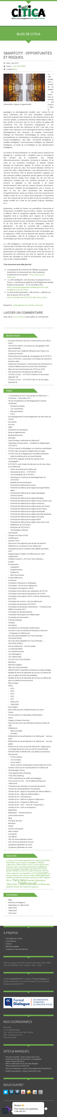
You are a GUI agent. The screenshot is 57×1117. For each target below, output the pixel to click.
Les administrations (16, 651)
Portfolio (13, 733)
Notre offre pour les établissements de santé (26, 709)
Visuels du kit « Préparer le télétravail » (23, 802)
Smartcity (39, 305)
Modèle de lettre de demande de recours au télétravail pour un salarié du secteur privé (29, 679)
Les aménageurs (14, 654)
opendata (34, 877)
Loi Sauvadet (40, 873)
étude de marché (22, 886)
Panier (10, 712)
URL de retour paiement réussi (20, 839)
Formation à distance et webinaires (22, 583)
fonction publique (37, 866)
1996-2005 (14, 704)
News (10, 685)
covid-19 (30, 864)
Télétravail (27, 883)
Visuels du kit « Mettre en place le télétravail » (26, 799)
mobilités (10, 877)
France (44, 869)
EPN (47, 864)
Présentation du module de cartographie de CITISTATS (29, 356)
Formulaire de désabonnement (20, 612)
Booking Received (15, 435)
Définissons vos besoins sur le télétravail (24, 546)
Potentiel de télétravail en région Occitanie (27, 516)
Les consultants (16, 408)
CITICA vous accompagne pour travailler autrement (28, 453)
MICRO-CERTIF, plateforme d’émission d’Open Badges (29, 670)
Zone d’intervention (16, 815)
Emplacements (16, 569)
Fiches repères (16, 757)
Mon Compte (13, 683)
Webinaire (45, 884)
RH (7, 880)
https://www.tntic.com (32, 1071)
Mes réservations (17, 575)
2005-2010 (14, 701)
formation (33, 869)
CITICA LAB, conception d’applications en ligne (26, 451)
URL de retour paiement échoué (20, 842)
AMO (10, 427)
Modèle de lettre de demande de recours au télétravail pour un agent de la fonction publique (29, 673)
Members (12, 662)
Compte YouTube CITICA (18, 535)
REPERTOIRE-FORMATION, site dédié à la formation (29, 751)
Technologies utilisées (19, 530)
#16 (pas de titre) (15, 820)
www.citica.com (9, 1037)
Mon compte (13, 831)
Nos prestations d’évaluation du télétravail (25, 372)
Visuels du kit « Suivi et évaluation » (22, 807)
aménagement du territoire (23, 305)
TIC (11, 881)
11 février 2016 (12, 860)
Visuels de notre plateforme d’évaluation (24, 789)
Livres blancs (15, 762)
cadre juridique (20, 863)
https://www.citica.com (29, 1057)
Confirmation (13, 538)
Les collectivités (14, 656)
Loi (31, 873)
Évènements (13, 564)
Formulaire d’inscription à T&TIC (21, 588)
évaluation (34, 887)
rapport (46, 877)
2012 (12, 696)
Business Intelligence (16, 902)
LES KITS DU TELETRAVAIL (19, 659)
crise (36, 864)
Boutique (11, 438)
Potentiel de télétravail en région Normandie (27, 511)
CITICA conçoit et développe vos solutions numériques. (30, 448)
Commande (12, 532)
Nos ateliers (13, 707)
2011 (12, 699)
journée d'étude (12, 870)
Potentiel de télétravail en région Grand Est (27, 503)
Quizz (10, 717)
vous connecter (19, 316)
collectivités (21, 864)
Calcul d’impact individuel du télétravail (23, 440)
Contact (9, 943)
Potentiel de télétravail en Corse (23, 485)
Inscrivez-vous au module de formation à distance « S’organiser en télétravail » (28, 631)
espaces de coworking (17, 866)
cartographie (31, 862)
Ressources (13, 754)
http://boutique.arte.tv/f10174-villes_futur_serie (27, 297)
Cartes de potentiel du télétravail (23, 469)
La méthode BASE (15, 648)
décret (42, 864)
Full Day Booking (15, 620)
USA (38, 884)
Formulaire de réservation (18, 617)
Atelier (47, 860)
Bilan (13, 862)
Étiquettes (14, 572)
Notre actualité (16, 731)
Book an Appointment (16, 432)
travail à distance (36, 880)
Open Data (12, 907)
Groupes (11, 622)
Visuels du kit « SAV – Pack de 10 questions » (26, 804)
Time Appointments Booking (19, 773)
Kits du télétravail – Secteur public (22, 646)
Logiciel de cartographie (20, 873)
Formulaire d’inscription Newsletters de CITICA (26, 593)
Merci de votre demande (17, 667)
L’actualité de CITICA (14, 938)
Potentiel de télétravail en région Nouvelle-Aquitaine (30, 514)
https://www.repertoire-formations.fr (37, 1068)
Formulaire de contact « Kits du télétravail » (25, 601)
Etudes (11, 561)
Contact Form (13, 540)
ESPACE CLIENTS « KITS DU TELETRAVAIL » (26, 559)
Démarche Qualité (17, 406)
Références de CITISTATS (20, 524)
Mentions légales (15, 664)
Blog (15, 69)
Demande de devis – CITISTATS (23, 472)
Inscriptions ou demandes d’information (24, 628)
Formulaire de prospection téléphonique (24, 614)
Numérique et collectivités (18, 905)
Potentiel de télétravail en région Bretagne (27, 498)
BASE (8, 862)
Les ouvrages (15, 759)
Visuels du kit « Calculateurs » (20, 796)
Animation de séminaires (18, 429)
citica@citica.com (15, 1035)
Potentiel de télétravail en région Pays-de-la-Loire (29, 522)
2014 (12, 691)
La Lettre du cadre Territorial (30, 870)
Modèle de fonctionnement (21, 482)
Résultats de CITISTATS (20, 527)
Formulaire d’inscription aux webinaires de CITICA (27, 591)
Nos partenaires (16, 411)
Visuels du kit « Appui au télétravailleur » (24, 794)
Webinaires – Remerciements (20, 812)
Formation (12, 580)
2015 (12, 688)
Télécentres (11, 884)
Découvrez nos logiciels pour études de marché (27, 543)
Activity (11, 424)
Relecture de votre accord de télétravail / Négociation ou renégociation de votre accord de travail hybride (29, 747)
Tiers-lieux (19, 880)
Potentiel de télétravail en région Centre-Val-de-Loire (31, 500)
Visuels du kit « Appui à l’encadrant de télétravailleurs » (30, 791)
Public (40, 877)
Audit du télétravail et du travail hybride (25, 456)
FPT (39, 869)
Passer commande (15, 828)
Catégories (14, 567)
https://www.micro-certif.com (17, 1065)
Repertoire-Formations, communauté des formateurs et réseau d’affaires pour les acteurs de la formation (30, 365)
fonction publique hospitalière (17, 869)
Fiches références (15, 577)
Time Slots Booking (16, 775)
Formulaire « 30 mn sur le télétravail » (23, 585)
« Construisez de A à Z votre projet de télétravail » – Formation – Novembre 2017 (28, 396)
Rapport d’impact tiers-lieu (18, 720)
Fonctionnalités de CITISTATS (22, 474)
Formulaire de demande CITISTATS (22, 604)
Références (12, 728)
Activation (12, 422)
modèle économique (22, 877)
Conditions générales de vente (20, 844)
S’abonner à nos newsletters (17, 949)
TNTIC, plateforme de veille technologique (24, 778)
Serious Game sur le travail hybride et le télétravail (28, 767)
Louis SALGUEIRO (19, 66)
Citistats (40, 862)
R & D (12, 414)
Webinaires (12, 810)
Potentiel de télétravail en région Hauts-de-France (30, 506)
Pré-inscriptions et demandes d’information (25, 715)
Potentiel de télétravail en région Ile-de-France (28, 508)
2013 (12, 693)
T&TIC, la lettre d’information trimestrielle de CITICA (30, 765)
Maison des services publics (24, 875)
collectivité (10, 864)
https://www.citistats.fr (15, 1061)
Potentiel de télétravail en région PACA (25, 519)
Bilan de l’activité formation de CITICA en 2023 (26, 369)
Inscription (12, 625)
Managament (42, 875)
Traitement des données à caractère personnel (26, 786)
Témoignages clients (16, 770)
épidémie (9, 887)
